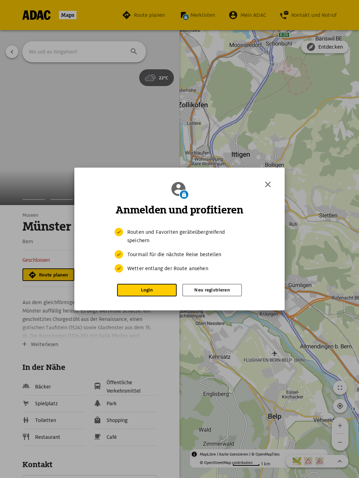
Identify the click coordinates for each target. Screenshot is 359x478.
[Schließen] (267, 184)
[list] (179, 250)
